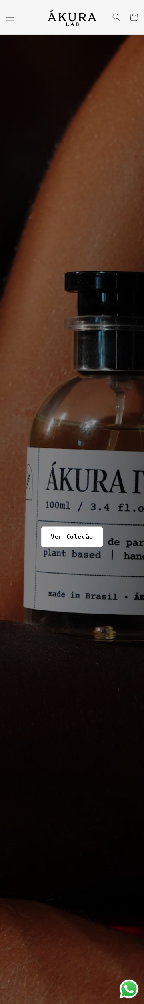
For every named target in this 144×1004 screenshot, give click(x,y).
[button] (10, 17)
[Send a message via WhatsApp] (129, 989)
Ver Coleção (72, 536)
